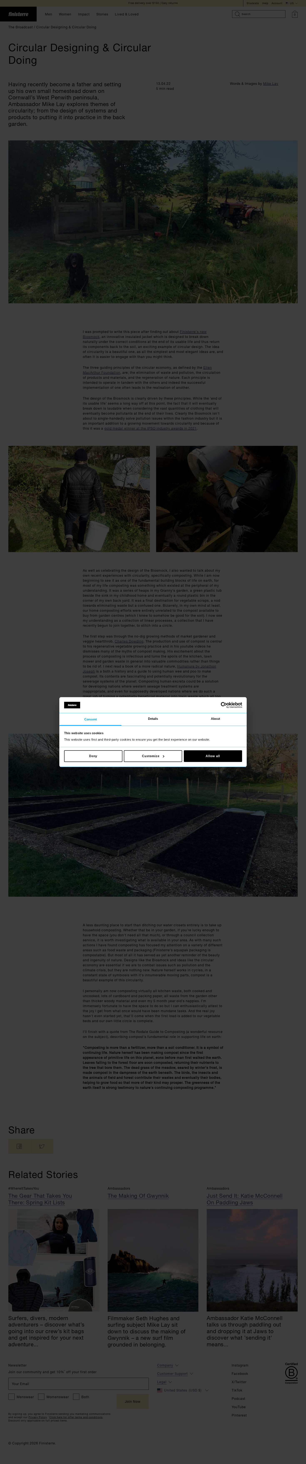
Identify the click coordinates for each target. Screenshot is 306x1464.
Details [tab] (153, 719)
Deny (93, 756)
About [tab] (215, 719)
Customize (150, 756)
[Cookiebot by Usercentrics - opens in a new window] (224, 705)
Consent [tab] (90, 719)
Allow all (213, 756)
